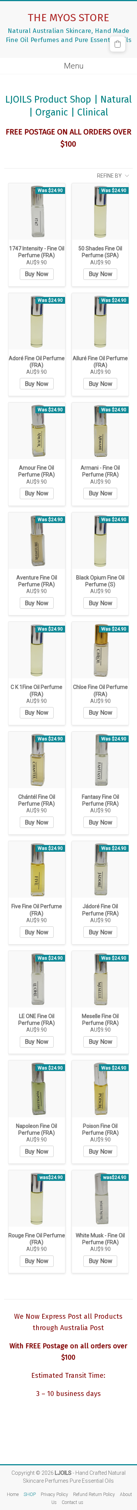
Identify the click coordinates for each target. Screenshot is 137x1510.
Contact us (72, 1502)
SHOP (30, 1494)
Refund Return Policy (94, 1494)
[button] (118, 44)
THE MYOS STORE (68, 17)
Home (13, 1494)
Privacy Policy (54, 1494)
